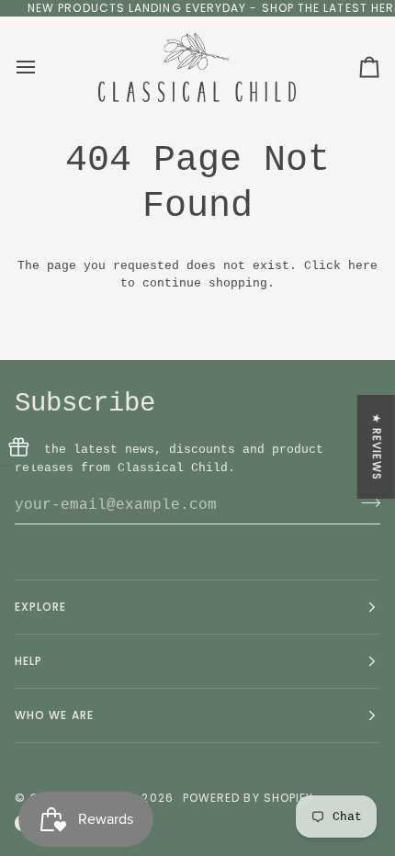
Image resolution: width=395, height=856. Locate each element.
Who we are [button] (54, 715)
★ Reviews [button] (377, 446)
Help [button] (28, 661)
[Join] (365, 502)
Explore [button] (41, 606)
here (363, 266)
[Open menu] (42, 67)
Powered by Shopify (248, 797)
